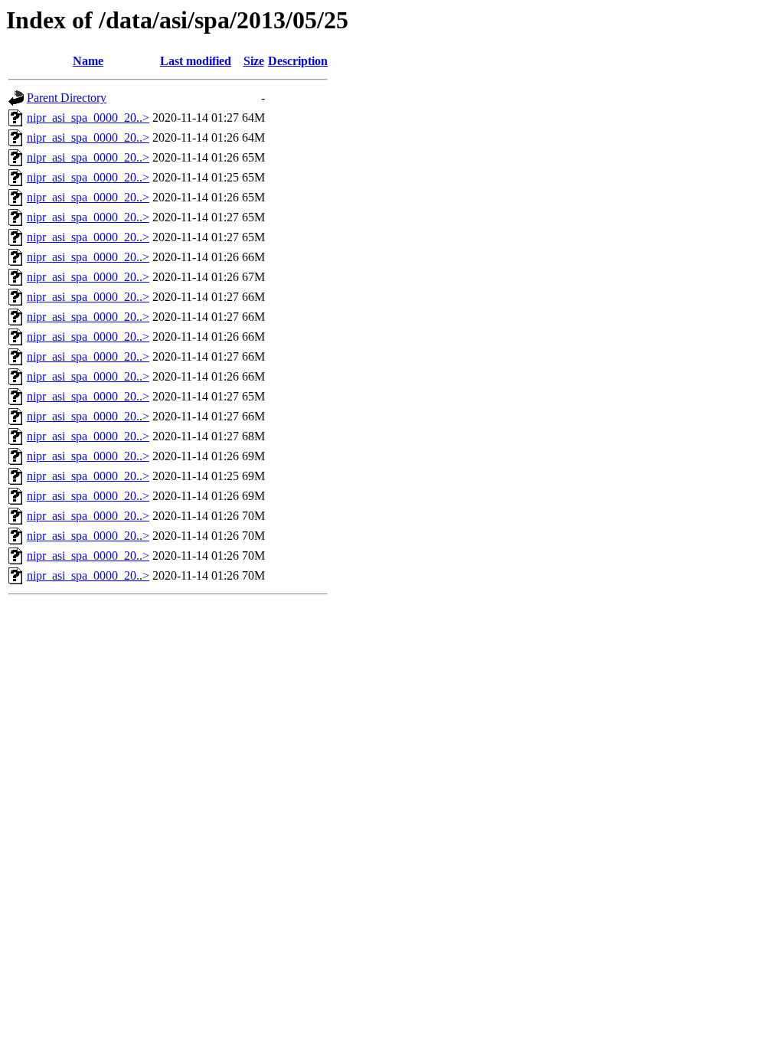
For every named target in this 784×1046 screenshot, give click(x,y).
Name (88, 60)
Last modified (195, 60)
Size (253, 60)
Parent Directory (66, 97)
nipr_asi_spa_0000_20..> (88, 117)
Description (298, 60)
